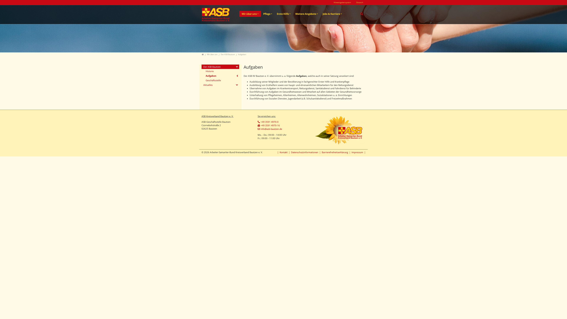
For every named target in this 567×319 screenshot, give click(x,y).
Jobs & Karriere (331, 14)
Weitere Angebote (305, 14)
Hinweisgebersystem (342, 2)
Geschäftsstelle (213, 80)
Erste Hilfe (283, 14)
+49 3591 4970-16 (270, 125)
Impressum (357, 152)
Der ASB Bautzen (212, 66)
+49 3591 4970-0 (269, 121)
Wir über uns (249, 14)
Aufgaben (211, 75)
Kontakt (283, 152)
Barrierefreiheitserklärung (335, 152)
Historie (210, 71)
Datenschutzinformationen (304, 152)
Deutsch (359, 2)
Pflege (266, 14)
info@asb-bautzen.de (271, 128)
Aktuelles (208, 84)
